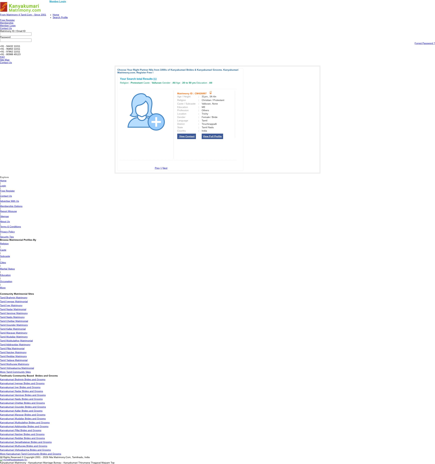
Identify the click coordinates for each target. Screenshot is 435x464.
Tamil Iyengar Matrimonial (14, 301)
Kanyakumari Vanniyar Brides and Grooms (23, 395)
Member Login (57, 1)
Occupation (6, 281)
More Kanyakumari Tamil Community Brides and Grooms (30, 453)
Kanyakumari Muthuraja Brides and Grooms (23, 446)
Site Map (5, 59)
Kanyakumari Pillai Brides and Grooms (20, 430)
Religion (4, 243)
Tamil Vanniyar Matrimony (14, 313)
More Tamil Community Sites (15, 372)
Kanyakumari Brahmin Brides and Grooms (22, 379)
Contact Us (6, 28)
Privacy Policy (7, 231)
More (3, 287)
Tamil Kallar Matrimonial (13, 328)
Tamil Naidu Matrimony (12, 317)
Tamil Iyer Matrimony (11, 305)
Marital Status (7, 268)
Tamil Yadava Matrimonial (14, 360)
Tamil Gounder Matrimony (14, 325)
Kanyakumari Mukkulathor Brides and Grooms (25, 422)
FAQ (2, 57)
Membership (6, 22)
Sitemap (4, 216)
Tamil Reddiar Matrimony (13, 356)
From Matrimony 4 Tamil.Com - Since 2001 (23, 14)
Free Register (7, 20)
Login (3, 185)
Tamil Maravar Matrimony (13, 332)
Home (56, 14)
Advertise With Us (9, 201)
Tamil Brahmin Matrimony (13, 297)
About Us (5, 221)
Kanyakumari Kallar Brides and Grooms (21, 410)
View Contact (187, 136)
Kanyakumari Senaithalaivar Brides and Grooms (26, 442)
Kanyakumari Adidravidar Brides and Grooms (24, 426)
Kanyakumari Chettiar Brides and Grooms (22, 403)
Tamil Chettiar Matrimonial (14, 321)
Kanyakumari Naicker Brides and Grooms (22, 434)
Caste (3, 250)
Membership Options (11, 206)
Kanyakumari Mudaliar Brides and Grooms (23, 418)
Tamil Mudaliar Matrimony (14, 336)
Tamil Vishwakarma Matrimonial (17, 368)
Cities (3, 262)
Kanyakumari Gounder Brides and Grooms (23, 406)
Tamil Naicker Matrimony (13, 352)
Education (5, 275)
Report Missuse (8, 211)
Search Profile (60, 17)
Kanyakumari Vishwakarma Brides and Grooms (25, 450)
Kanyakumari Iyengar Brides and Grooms (22, 383)
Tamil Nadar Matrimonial (13, 309)
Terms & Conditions (10, 226)
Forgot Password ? (425, 43)
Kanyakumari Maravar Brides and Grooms (22, 414)
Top (113, 462)
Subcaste (5, 256)
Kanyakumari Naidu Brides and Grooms (21, 399)
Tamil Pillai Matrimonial (12, 348)
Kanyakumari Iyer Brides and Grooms (20, 387)
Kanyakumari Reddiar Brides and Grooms (22, 438)
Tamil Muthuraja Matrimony (14, 364)
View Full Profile (212, 136)
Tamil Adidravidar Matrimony (15, 344)
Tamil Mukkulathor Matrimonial (16, 340)
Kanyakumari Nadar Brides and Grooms (21, 391)
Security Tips (7, 236)
